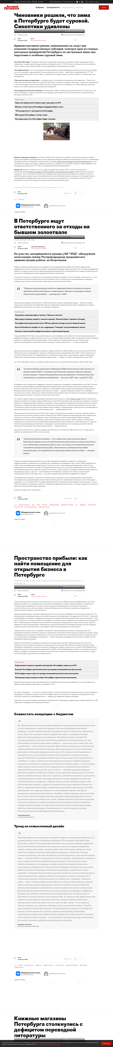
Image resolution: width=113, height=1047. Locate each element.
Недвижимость (19, 941)
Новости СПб (18, 507)
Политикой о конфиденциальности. (48, 1044)
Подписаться (57, 2)
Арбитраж (83, 505)
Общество (38, 939)
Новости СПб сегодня (31, 507)
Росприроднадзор (54, 505)
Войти (104, 7)
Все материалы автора (38, 40)
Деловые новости (48, 939)
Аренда (20, 939)
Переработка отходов (67, 505)
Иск (76, 505)
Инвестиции (83, 939)
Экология (44, 505)
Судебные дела (92, 505)
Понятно (106, 1043)
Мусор (38, 505)
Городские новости (44, 507)
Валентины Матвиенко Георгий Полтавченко (74, 161)
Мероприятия (68, 7)
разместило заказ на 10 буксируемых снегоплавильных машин (51, 172)
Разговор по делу (29, 939)
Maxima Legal (75, 399)
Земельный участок (24, 505)
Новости (21, 199)
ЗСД (33, 505)
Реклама (79, 7)
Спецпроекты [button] (53, 7)
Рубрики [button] (40, 7)
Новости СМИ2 (19, 212)
